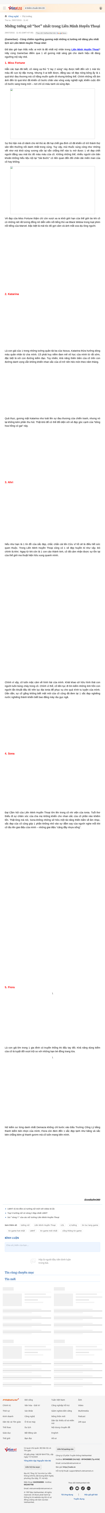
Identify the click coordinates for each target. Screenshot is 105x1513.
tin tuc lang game (90, 1225)
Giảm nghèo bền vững (61, 1410)
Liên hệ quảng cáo (65, 1449)
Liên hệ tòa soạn (32, 1467)
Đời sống (29, 1399)
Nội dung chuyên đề (60, 1427)
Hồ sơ (54, 1438)
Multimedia (83, 1410)
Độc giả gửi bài (91, 1494)
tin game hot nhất (16, 1230)
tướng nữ (25, 1225)
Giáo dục (7, 1432)
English (54, 1432)
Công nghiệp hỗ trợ (60, 1405)
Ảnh (80, 1399)
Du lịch (28, 1427)
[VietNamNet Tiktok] (83, 1489)
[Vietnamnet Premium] (11, 1401)
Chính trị (7, 1405)
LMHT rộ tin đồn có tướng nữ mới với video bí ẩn (31, 1208)
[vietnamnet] (15, 9)
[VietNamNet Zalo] (89, 1489)
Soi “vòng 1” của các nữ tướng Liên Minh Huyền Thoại (33, 1217)
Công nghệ (13, 16)
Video (80, 1405)
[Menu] (4, 8)
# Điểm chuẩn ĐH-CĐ (35, 8)
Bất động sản (31, 1432)
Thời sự (6, 1410)
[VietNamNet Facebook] (71, 1489)
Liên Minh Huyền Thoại (45, 1225)
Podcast (81, 1416)
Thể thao (7, 1427)
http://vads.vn (69, 1467)
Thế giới (6, 1438)
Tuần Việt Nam (58, 1399)
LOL (62, 1225)
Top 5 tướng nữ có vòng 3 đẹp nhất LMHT (27, 1213)
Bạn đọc (28, 1438)
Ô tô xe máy (30, 1421)
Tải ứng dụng (67, 1494)
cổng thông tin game (72, 1230)
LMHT (32, 1230)
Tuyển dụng (79, 1499)
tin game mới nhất (48, 1230)
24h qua (82, 1421)
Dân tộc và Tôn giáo (12, 1421)
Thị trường (27, 16)
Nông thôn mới (58, 1416)
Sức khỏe (29, 1410)
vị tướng (73, 1225)
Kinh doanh (8, 1416)
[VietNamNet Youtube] (77, 1489)
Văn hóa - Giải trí (32, 1405)
